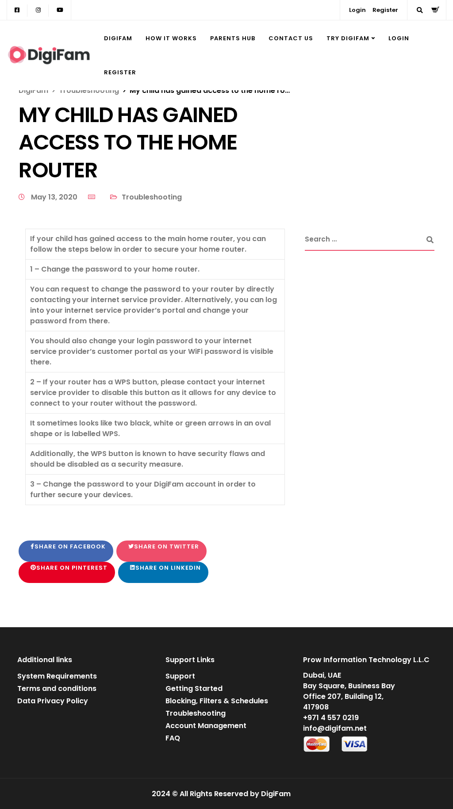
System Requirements (57, 676)
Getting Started (194, 688)
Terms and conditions (56, 688)
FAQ (172, 738)
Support (180, 676)
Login (357, 10)
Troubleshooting (152, 197)
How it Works (171, 38)
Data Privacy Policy (52, 701)
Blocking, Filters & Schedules (216, 701)
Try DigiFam (347, 38)
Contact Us (291, 38)
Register (385, 10)
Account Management (205, 726)
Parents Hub (232, 38)
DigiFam (118, 38)
